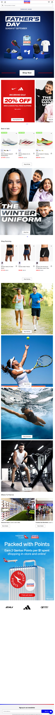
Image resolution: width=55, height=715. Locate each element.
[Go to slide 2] (27, 236)
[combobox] (27, 5)
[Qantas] (27, 566)
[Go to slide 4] (30, 528)
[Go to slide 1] (26, 236)
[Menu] (1, 2)
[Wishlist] (49, 2)
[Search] (2, 5)
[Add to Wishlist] (16, 133)
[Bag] (52, 2)
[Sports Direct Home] (27, 2)
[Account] (5, 2)
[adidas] (27, 607)
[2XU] (9, 607)
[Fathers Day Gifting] (27, 44)
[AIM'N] (44, 607)
